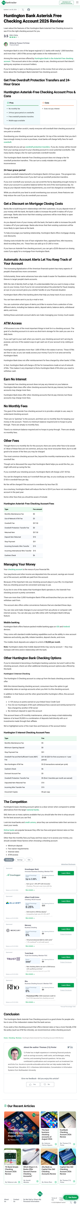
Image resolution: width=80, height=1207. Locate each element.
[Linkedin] (71, 1047)
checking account (15, 569)
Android (66, 626)
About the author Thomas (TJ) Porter (40, 1047)
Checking (12, 1038)
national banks (33, 810)
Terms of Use (54, 1199)
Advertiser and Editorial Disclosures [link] (66, 2)
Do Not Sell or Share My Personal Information (32, 1200)
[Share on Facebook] (28, 9)
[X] (71, 1202)
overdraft (7, 142)
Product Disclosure (66, 934)
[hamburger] (77, 2)
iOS (57, 626)
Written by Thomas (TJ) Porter (20, 43)
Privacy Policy (61, 1199)
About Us (6, 1200)
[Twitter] (68, 1047)
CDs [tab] (29, 860)
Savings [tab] (19, 860)
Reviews (18, 1038)
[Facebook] (75, 1202)
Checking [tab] (9, 860)
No (48, 1084)
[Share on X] (23, 9)
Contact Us (16, 1200)
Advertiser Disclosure (68, 864)
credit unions (30, 822)
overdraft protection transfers (37, 147)
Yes (34, 1084)
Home (6, 1038)
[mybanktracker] (8, 2)
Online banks (9, 830)
